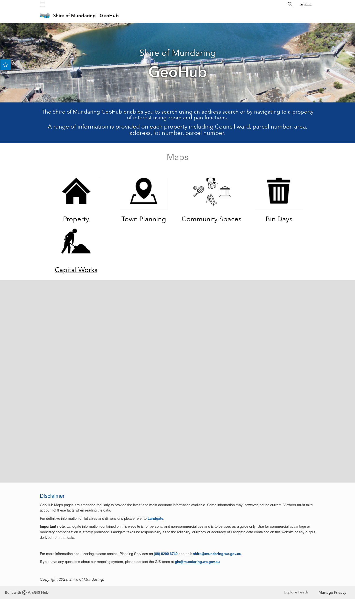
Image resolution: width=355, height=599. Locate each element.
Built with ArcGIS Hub (27, 592)
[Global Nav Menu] (42, 4)
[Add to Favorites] (5, 64)
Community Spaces (211, 219)
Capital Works (76, 270)
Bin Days (279, 219)
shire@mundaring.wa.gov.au (217, 553)
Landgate (155, 518)
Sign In (306, 4)
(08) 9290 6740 (166, 553)
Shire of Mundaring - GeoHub (86, 15)
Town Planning (143, 219)
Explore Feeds (296, 592)
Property (76, 219)
